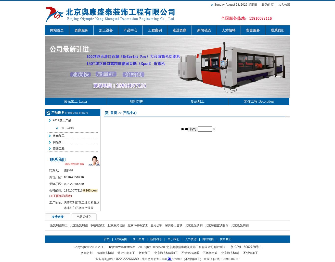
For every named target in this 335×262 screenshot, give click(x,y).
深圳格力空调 (173, 225)
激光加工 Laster (75, 101)
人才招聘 (228, 30)
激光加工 (58, 136)
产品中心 (130, 30)
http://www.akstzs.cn (122, 247)
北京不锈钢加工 (138, 225)
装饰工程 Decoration (259, 101)
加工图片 (138, 239)
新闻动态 (204, 30)
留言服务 (253, 30)
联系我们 (277, 30)
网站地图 (208, 239)
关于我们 (173, 239)
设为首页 (268, 4)
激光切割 (156, 225)
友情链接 (58, 217)
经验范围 (121, 239)
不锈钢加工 (97, 225)
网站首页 (57, 30)
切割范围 (136, 101)
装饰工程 (58, 148)
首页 (113, 113)
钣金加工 (145, 253)
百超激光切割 (105, 253)
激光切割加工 (59, 225)
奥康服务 (81, 30)
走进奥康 (179, 30)
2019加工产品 (62, 120)
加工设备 (106, 30)
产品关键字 (84, 217)
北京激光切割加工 (166, 253)
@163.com (90, 190)
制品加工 (198, 101)
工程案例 (155, 30)
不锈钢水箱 (210, 253)
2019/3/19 (67, 128)
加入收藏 (284, 4)
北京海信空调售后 (217, 225)
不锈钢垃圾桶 (190, 253)
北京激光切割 (79, 225)
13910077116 (73, 190)
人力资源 (191, 239)
